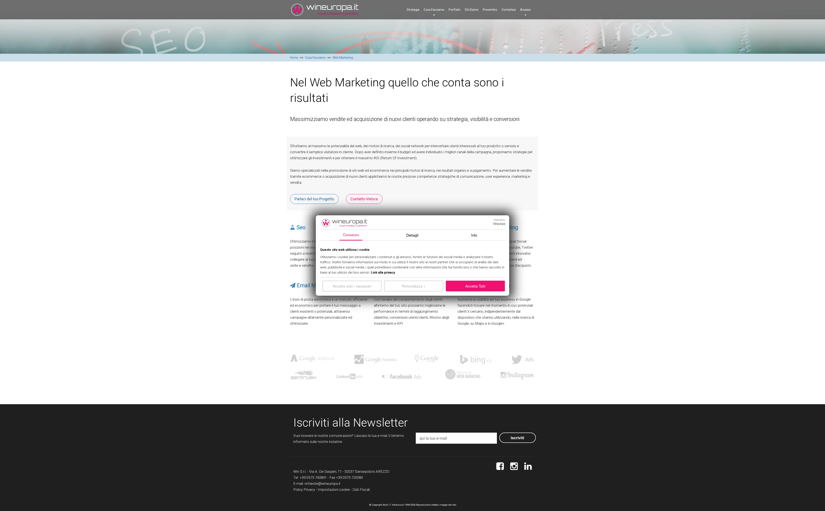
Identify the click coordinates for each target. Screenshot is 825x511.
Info (474, 235)
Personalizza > (414, 286)
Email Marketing (316, 285)
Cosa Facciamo (434, 9)
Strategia (413, 9)
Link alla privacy (383, 272)
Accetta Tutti (475, 286)
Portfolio (454, 9)
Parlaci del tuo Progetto (314, 199)
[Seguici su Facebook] (500, 466)
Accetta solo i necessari (352, 286)
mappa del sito (448, 504)
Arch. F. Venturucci (393, 504)
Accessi (525, 9)
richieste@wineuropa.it (323, 483)
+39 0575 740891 (313, 477)
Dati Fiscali (361, 489)
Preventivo (490, 9)
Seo (301, 227)
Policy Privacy (304, 489)
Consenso (351, 234)
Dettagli (412, 235)
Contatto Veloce (364, 199)
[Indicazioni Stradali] (528, 466)
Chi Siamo (471, 9)
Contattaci (509, 9)
